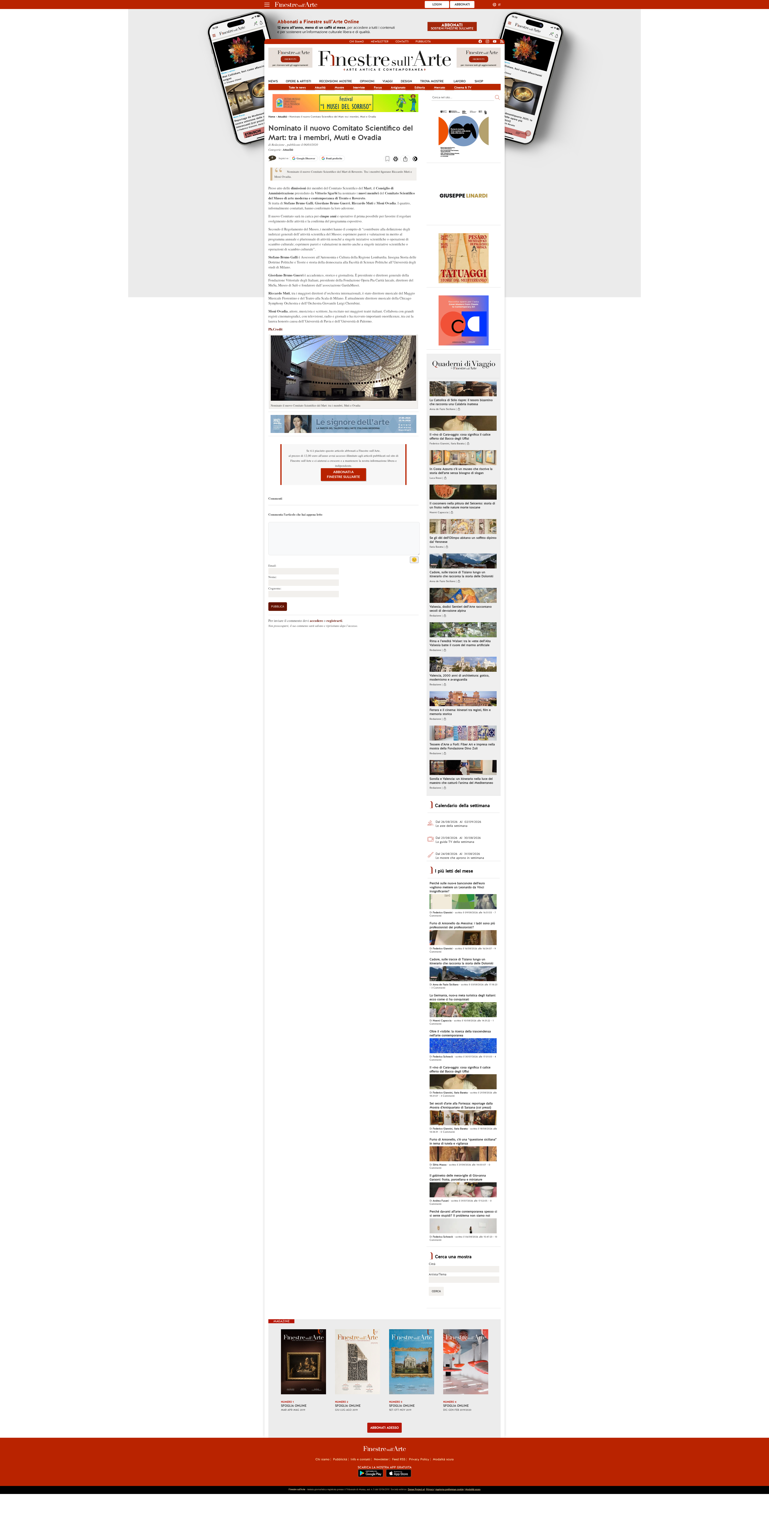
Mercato (439, 87)
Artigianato (398, 87)
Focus (378, 87)
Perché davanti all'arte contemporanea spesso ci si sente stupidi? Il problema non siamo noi (463, 1214)
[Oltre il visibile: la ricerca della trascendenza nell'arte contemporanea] (463, 1046)
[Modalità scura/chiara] (415, 160)
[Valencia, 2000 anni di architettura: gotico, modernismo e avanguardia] (463, 665)
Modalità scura (443, 1459)
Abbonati (462, 4)
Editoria (420, 87)
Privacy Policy (419, 1459)
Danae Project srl (416, 1489)
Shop (479, 81)
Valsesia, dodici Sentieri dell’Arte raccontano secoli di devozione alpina (461, 609)
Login (437, 4)
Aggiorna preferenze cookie (449, 1489)
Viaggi (387, 81)
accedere (316, 620)
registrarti (334, 620)
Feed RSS (398, 1459)
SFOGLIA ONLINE (293, 1406)
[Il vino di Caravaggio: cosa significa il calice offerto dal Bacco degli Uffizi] (463, 424)
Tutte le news (297, 87)
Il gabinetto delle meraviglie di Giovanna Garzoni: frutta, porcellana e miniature (458, 1178)
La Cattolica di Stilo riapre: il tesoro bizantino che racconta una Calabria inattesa (461, 402)
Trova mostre (432, 81)
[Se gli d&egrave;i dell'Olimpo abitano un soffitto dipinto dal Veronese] (463, 527)
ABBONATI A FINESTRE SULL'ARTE (343, 474)
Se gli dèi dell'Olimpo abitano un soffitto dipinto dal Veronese (463, 540)
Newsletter (380, 41)
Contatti (402, 41)
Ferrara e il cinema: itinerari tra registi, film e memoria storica (460, 712)
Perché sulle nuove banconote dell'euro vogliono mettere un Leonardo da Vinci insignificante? (457, 887)
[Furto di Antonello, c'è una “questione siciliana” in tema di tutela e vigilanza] (463, 1154)
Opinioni (367, 81)
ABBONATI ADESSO (384, 1428)
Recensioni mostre (335, 81)
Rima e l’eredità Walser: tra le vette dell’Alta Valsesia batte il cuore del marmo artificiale (460, 643)
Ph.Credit (275, 329)
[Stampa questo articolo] (395, 159)
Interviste (359, 87)
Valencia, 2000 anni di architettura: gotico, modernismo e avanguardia (459, 678)
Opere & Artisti (298, 81)
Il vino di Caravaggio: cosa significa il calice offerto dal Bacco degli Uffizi (460, 437)
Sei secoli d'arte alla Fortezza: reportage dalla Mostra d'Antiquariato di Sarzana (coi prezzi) (461, 1105)
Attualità (320, 87)
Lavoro (460, 81)
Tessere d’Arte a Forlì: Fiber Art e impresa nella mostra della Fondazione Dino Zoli (462, 746)
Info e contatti (360, 1459)
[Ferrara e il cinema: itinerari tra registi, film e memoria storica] (463, 699)
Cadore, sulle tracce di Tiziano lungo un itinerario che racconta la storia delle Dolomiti (461, 574)
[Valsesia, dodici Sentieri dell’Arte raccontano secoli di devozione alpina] (463, 596)
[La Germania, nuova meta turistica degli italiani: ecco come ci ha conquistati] (463, 1010)
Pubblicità (423, 41)
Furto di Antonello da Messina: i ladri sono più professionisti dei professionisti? (462, 925)
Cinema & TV (462, 87)
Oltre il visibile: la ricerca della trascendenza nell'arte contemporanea (460, 1033)
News (273, 81)
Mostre (339, 87)
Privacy (430, 1489)
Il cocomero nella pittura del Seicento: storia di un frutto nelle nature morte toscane (462, 505)
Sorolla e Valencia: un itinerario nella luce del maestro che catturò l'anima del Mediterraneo (461, 781)
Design (406, 81)
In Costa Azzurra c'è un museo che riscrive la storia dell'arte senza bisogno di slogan (461, 471)
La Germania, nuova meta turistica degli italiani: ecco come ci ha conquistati (463, 997)
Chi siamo (356, 41)
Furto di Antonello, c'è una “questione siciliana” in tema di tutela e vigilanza (463, 1141)
